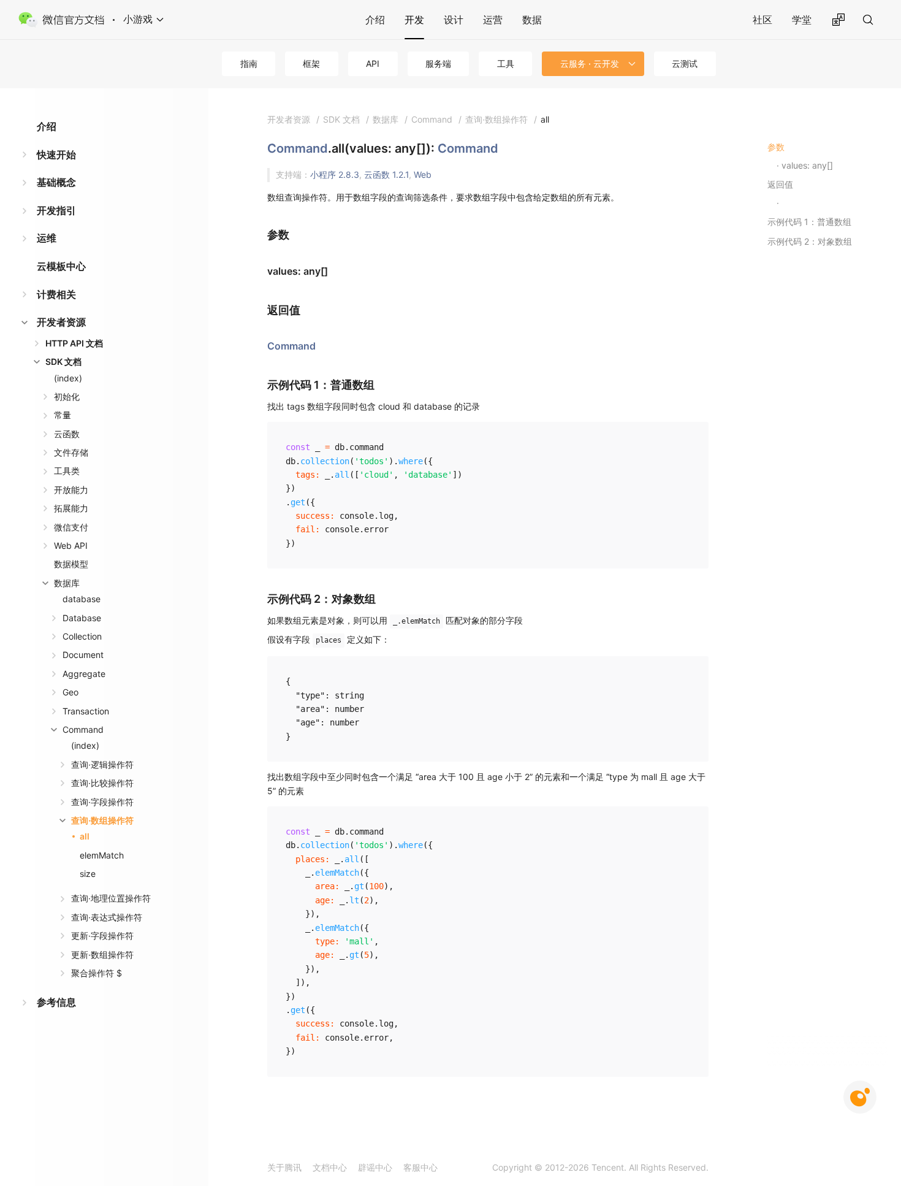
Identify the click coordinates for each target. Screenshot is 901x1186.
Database (82, 618)
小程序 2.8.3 (334, 174)
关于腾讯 (284, 1167)
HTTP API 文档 (74, 343)
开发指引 (56, 210)
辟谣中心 (375, 1167)
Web (422, 174)
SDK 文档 (63, 361)
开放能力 (71, 489)
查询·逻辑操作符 (102, 764)
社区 (762, 19)
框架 (311, 63)
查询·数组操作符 (102, 820)
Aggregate (84, 673)
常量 (62, 415)
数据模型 (71, 564)
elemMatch (102, 855)
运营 (493, 19)
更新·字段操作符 (102, 935)
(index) (68, 378)
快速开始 (56, 154)
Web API (71, 545)
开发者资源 (61, 322)
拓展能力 (71, 508)
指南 (248, 63)
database (82, 599)
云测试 (685, 63)
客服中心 (420, 1167)
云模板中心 (61, 266)
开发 (414, 19)
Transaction (86, 711)
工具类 (67, 470)
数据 (532, 19)
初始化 (67, 396)
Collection (82, 636)
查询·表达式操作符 (106, 917)
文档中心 (330, 1167)
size (88, 873)
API (372, 63)
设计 (453, 19)
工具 (505, 63)
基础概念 (56, 182)
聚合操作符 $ (96, 973)
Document (83, 654)
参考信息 (56, 1002)
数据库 (67, 583)
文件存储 (71, 452)
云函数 (67, 434)
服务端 (438, 63)
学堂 (802, 19)
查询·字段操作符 (102, 802)
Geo (70, 692)
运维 (46, 238)
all (84, 836)
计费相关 (56, 294)
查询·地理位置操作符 (111, 898)
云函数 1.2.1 (386, 174)
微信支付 (71, 527)
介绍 (375, 19)
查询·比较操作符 (102, 783)
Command (83, 729)
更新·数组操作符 (102, 954)
